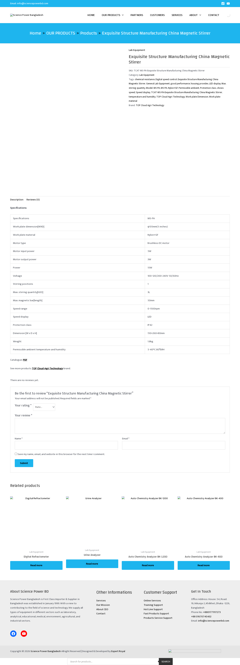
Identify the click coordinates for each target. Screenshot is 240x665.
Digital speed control (166, 79)
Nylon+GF (173, 88)
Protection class (208, 88)
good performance (180, 84)
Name (18, 439)
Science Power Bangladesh (46, 651)
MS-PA (164, 88)
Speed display (143, 92)
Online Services (152, 600)
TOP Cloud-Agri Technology (170, 97)
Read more (36, 565)
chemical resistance (145, 79)
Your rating (23, 405)
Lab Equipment (137, 50)
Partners (137, 15)
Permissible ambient (189, 88)
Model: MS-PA (153, 88)
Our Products (111, 15)
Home (91, 15)
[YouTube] (228, 3)
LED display (215, 84)
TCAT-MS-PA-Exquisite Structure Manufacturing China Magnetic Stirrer (186, 92)
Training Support (153, 605)
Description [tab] (16, 199)
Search (225, 15)
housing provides (199, 84)
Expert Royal (118, 651)
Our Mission (103, 605)
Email (125, 439)
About (193, 15)
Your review (23, 415)
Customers (157, 15)
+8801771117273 (212, 612)
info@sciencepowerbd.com (32, 3)
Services (177, 15)
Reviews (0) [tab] (33, 199)
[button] (122, 15)
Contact (213, 15)
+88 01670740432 (201, 616)
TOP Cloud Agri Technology (150, 105)
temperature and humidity (142, 97)
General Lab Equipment (158, 84)
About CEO (102, 609)
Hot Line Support (153, 609)
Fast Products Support (156, 613)
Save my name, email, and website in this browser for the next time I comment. (61, 454)
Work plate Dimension (197, 97)
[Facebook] (223, 3)
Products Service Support (158, 618)
